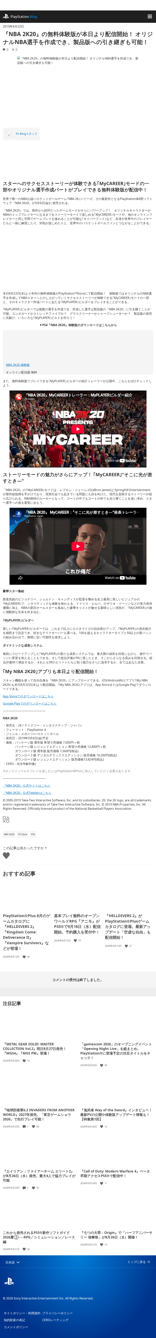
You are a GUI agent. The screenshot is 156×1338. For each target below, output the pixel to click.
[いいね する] (24, 957)
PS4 (33, 834)
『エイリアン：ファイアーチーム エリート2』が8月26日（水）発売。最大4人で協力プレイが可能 (39, 1176)
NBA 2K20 (9, 834)
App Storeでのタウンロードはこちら (28, 696)
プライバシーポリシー (57, 1313)
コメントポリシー (16, 1327)
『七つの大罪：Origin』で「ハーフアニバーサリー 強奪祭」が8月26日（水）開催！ (116, 1234)
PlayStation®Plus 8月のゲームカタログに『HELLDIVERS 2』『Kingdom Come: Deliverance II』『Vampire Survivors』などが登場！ (26, 932)
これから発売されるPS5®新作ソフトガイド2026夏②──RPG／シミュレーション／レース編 (39, 1237)
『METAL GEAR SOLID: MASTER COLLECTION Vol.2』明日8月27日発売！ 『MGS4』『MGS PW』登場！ (34, 1048)
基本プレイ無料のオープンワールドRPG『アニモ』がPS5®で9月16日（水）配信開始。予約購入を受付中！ (77, 924)
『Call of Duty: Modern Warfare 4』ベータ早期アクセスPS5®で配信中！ (115, 1173)
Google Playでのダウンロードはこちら (30, 703)
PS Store (22, 834)
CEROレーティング (55, 1320)
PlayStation (23, 16)
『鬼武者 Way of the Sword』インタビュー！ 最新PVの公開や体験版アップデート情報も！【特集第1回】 (116, 1114)
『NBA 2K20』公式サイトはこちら (26, 785)
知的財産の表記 (14, 1320)
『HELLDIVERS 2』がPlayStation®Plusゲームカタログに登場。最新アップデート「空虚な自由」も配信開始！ (128, 926)
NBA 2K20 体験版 (18, 365)
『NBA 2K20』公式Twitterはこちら (27, 793)
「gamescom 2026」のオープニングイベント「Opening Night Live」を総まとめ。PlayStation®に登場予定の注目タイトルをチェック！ (116, 1051)
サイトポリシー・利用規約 (22, 1313)
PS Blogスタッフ (26, 133)
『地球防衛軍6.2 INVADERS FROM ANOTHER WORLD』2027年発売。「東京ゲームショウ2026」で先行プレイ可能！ (39, 1114)
